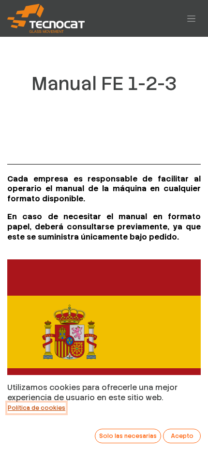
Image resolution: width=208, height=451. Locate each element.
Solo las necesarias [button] (128, 436)
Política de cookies (36, 408)
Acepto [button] (182, 436)
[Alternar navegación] (191, 18)
